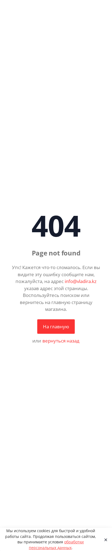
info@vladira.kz (81, 281)
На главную (56, 326)
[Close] (104, 539)
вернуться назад (60, 341)
